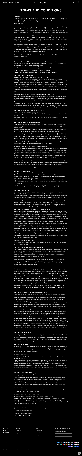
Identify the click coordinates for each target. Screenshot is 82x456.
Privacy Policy (38, 428)
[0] (78, 2)
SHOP (4, 2)
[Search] (75, 2)
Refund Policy (38, 432)
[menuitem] (5, 2)
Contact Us (37, 436)
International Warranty (39, 430)
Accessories (18, 430)
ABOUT (10, 2)
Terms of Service (38, 434)
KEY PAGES (19, 425)
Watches (18, 428)
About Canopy (19, 432)
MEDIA (16, 2)
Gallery (17, 434)
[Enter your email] (71, 435)
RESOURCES (38, 425)
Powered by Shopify (25, 449)
